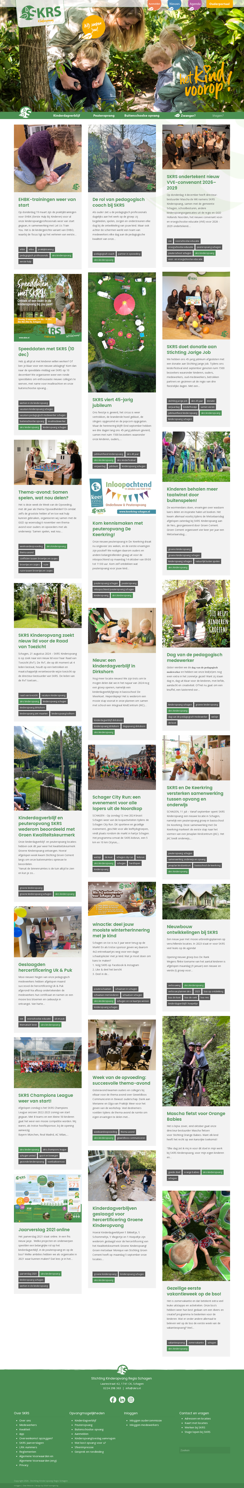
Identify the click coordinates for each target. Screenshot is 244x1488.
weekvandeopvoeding (31, 546)
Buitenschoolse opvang (89, 1429)
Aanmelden (82, 1434)
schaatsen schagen (132, 995)
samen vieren (208, 406)
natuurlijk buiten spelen (208, 561)
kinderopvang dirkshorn (32, 707)
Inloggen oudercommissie (146, 1420)
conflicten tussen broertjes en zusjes (39, 558)
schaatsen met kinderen (106, 995)
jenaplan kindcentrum (179, 865)
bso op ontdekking (213, 991)
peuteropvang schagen (209, 247)
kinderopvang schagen (180, 419)
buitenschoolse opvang (32, 421)
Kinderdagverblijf (85, 1420)
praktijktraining (45, 249)
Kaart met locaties (196, 1423)
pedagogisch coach (104, 253)
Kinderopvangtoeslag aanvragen (95, 1438)
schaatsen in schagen (126, 988)
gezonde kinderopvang (32, 1161)
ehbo (31, 249)
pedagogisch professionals (34, 255)
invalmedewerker (57, 421)
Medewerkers (28, 1425)
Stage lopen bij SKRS (198, 1432)
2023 (197, 991)
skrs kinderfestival (126, 460)
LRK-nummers (28, 1447)
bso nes (205, 997)
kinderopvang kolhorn (63, 713)
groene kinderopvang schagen (184, 555)
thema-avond (27, 552)
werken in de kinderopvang (34, 403)
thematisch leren (28, 1024)
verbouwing (174, 985)
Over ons (25, 1420)
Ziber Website (28, 1485)
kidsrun (141, 857)
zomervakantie (196, 1342)
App (21, 1434)
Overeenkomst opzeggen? (36, 1438)
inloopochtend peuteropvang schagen (114, 589)
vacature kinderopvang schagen (36, 409)
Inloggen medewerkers (144, 1425)
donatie (211, 400)
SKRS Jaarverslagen (31, 1442)
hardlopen (134, 863)
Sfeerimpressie (84, 1447)
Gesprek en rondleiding (89, 1451)
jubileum (113, 466)
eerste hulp (26, 261)
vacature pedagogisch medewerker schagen (43, 415)
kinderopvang (101, 595)
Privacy (23, 1465)
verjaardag (174, 406)
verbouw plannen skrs (179, 991)
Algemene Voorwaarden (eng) (38, 1460)
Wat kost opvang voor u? (90, 1442)
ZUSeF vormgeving (50, 1485)
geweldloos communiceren (131, 1137)
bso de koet (174, 997)
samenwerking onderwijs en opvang (186, 859)
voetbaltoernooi (56, 1161)
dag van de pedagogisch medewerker (188, 716)
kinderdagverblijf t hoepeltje (183, 1003)
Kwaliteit (24, 1429)
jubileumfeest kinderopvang (182, 413)
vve (170, 241)
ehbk (22, 249)
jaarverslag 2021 (28, 1273)
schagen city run (124, 857)
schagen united (28, 1155)
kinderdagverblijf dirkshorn (108, 720)
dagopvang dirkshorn (134, 726)
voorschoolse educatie (187, 241)
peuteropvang (129, 583)
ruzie (46, 564)
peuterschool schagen (179, 253)
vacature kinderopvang (54, 695)
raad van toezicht (29, 695)
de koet (172, 722)
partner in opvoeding (129, 253)
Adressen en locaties (198, 1418)
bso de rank (191, 997)
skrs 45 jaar (197, 400)
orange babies (191, 1172)
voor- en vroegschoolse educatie (185, 259)
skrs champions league (55, 1149)
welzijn (214, 716)
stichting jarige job (177, 400)
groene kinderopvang (179, 549)
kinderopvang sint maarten (34, 713)
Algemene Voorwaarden (34, 1456)
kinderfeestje (190, 406)
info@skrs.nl (133, 1388)
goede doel (174, 1172)
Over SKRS (21, 1413)
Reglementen (27, 1451)
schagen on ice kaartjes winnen (133, 1001)
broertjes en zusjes (30, 564)
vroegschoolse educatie (180, 247)
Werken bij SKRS (195, 1427)
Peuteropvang (84, 1425)
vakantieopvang (176, 1342)
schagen (121, 863)
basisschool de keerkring (207, 865)
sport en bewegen (48, 1155)
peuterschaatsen (102, 988)
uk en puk (59, 1018)
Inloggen (17, 1485)
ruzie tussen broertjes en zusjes (36, 570)
